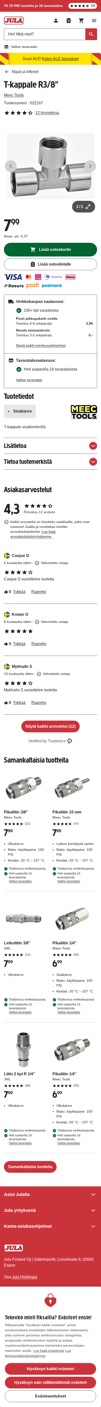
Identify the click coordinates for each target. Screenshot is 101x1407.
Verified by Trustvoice (47, 741)
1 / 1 (79, 206)
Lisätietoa (15, 446)
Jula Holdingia (24, 1277)
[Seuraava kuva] (90, 166)
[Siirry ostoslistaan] (69, 20)
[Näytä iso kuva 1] (50, 166)
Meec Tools (14, 95)
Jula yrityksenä (20, 1210)
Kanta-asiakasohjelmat (28, 1226)
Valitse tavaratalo (24, 47)
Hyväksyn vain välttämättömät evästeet (50, 1382)
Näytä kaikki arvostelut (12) (50, 726)
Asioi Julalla (17, 1194)
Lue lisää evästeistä (48, 1351)
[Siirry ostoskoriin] (81, 20)
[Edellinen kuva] (11, 166)
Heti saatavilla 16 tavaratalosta (20, 877)
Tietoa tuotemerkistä (28, 462)
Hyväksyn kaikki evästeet (50, 1369)
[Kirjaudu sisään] (56, 20)
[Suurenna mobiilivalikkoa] (94, 20)
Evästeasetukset (50, 1396)
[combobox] (50, 34)
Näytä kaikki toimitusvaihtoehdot (41, 345)
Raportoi (38, 592)
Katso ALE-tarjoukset (60, 59)
